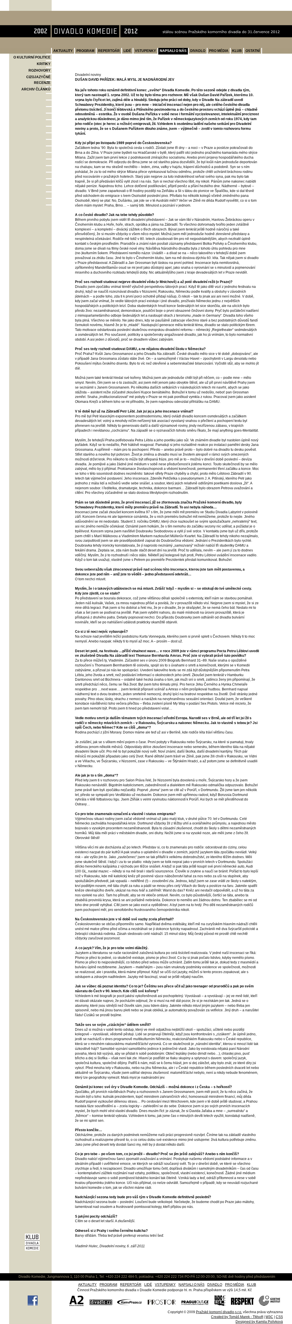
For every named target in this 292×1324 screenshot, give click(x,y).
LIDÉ (127, 51)
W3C (269, 1317)
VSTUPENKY (145, 51)
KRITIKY (43, 64)
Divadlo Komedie (27, 13)
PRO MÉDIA (218, 51)
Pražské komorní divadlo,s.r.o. (219, 1312)
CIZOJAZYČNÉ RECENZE (38, 80)
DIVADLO (197, 51)
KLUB (237, 51)
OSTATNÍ (253, 51)
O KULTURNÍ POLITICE (31, 57)
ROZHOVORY (39, 70)
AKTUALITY (63, 51)
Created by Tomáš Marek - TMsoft (237, 1317)
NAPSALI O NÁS (173, 51)
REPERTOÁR (109, 51)
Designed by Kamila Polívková (259, 1322)
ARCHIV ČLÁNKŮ (35, 89)
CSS (279, 1317)
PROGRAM (85, 51)
